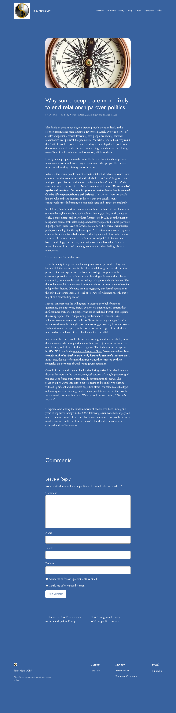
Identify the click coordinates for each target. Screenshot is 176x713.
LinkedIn (157, 671)
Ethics (89, 114)
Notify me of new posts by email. (67, 585)
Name (49, 533)
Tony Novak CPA (42, 11)
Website (49, 563)
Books (82, 114)
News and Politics (101, 114)
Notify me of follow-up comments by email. (73, 579)
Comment (51, 493)
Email (49, 548)
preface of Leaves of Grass (87, 351)
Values (114, 114)
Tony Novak (70, 114)
